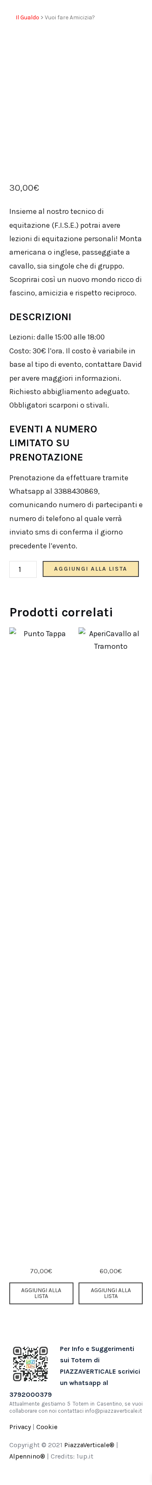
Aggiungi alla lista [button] (41, 1293)
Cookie (46, 1427)
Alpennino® (27, 1456)
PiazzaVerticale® (89, 1445)
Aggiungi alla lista (91, 568)
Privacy (20, 1427)
